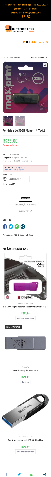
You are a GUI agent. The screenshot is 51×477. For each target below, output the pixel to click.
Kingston (21, 303)
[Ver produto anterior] (4, 57)
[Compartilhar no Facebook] (5, 226)
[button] (45, 65)
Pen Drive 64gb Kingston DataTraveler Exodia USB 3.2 (25, 307)
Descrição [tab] (25, 198)
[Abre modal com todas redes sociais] (23, 226)
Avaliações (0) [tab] (25, 211)
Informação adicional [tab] (25, 205)
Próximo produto (37, 57)
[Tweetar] (11, 226)
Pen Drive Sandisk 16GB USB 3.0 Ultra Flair (25, 440)
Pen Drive (24, 158)
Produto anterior (13, 57)
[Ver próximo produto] (46, 57)
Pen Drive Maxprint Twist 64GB (25, 370)
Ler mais (25, 382)
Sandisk (29, 437)
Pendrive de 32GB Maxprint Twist (20, 161)
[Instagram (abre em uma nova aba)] (28, 16)
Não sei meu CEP (9, 184)
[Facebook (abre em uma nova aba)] (23, 16)
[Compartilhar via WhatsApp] (17, 226)
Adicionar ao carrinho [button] (25, 318)
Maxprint (15, 158)
